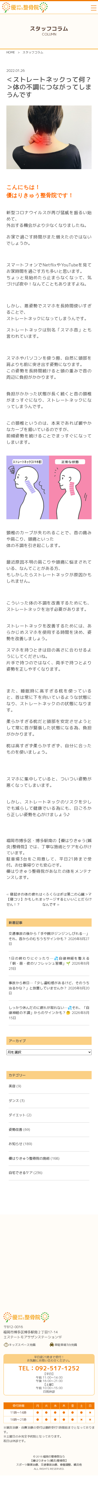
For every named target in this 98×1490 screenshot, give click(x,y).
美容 (12, 1086)
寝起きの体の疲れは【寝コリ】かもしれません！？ (24, 899)
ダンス (14, 1100)
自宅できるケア (21, 1172)
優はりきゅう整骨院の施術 (29, 1158)
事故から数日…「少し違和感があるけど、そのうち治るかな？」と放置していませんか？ (49, 986)
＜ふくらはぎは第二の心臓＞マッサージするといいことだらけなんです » (67, 899)
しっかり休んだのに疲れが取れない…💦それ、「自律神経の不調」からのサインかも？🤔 (49, 1010)
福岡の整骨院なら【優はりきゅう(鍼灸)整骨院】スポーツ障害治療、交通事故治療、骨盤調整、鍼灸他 (49, 1461)
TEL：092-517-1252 (49, 1368)
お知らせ (15, 1143)
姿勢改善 (15, 1129)
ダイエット (17, 1115)
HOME (10, 52)
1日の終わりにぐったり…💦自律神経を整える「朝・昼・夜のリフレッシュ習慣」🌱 (49, 961)
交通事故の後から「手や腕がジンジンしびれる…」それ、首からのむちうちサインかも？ (49, 936)
